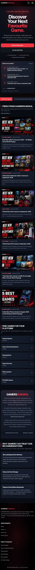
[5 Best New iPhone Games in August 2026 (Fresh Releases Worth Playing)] (17, 298)
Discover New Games (17, 45)
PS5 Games (5, 241)
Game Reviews (4, 554)
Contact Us (3, 532)
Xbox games (5, 209)
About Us (3, 529)
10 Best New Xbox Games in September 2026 (16, 211)
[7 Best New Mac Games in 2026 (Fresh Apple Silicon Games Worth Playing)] (17, 262)
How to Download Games (7, 548)
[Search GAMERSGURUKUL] (28, 2)
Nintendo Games (6, 173)
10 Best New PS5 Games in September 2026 (16, 244)
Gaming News (4, 551)
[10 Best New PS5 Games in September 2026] (17, 229)
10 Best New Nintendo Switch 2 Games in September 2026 (17, 99)
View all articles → (5, 113)
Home (2, 526)
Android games (4, 545)
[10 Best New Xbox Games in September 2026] (17, 197)
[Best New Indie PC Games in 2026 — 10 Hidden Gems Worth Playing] (17, 126)
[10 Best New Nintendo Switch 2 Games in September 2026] (17, 161)
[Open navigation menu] (32, 2)
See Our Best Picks (17, 50)
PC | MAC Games (6, 137)
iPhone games (6, 309)
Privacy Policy (4, 535)
